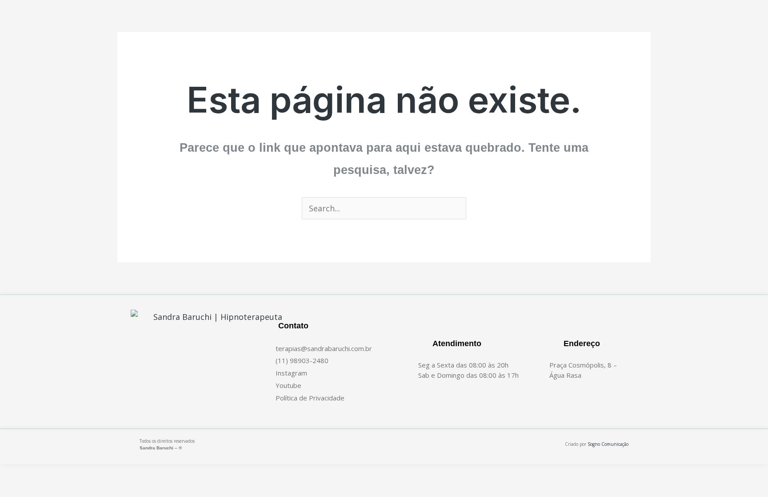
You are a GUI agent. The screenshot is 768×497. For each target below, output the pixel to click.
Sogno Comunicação (608, 444)
